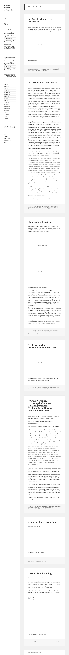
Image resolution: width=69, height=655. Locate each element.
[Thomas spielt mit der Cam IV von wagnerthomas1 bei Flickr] (44, 538)
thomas (39, 68)
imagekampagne (54, 228)
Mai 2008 (6, 118)
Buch (33, 388)
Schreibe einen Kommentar (42, 70)
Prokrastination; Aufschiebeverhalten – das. (42, 346)
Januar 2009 (6, 104)
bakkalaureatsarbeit (48, 507)
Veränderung (49, 208)
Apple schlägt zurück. (40, 222)
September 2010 (7, 88)
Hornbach (30, 26)
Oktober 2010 (6, 86)
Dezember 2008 (7, 106)
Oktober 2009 (6, 96)
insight (51, 69)
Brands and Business (47, 68)
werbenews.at (33, 60)
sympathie (35, 333)
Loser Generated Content (53, 207)
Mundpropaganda (39, 208)
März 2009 (6, 100)
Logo (36, 388)
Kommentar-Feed (7, 140)
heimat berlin (43, 69)
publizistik (46, 508)
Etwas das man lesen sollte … (43, 82)
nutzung (41, 508)
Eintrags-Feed (7, 138)
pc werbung (30, 333)
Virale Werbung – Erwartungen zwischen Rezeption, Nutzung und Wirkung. (10, 127)
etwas (53, 101)
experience (33, 207)
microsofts (44, 228)
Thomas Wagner (7, 6)
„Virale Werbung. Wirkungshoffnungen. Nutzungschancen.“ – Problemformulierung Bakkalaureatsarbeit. (40, 405)
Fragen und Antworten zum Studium (9, 32)
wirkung (29, 510)
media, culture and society (33, 69)
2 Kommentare (44, 333)
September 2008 (7, 112)
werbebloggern (36, 321)
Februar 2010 (6, 90)
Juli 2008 (5, 116)
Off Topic (55, 560)
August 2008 (6, 114)
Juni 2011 (6, 84)
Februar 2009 (6, 102)
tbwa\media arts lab (47, 226)
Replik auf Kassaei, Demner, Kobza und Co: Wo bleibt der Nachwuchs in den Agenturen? (10, 42)
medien (34, 208)
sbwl (45, 643)
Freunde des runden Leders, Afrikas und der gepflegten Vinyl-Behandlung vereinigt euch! (10, 62)
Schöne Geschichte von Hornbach (40, 20)
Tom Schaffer (6, 35)
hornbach (48, 69)
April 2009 (6, 98)
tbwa (39, 333)
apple (42, 331)
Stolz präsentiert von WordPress (34, 652)
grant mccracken (56, 320)
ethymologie (39, 643)
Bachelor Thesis (51, 506)
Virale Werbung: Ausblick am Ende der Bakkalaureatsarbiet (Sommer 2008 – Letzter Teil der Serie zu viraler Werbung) (10, 74)
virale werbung (51, 508)
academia (45, 387)
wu (46, 643)
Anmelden (6, 136)
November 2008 (7, 108)
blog (29, 561)
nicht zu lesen (45, 380)
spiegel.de (46, 321)
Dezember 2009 (7, 92)
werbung (33, 70)
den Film (33, 634)
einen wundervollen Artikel (52, 88)
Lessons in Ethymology (40, 573)
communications (55, 68)
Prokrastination (40, 388)
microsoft (58, 331)
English (5, 18)
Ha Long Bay (36, 552)
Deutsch (5, 16)
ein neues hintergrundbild (42, 522)
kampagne (54, 331)
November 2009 (7, 94)
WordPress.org (7, 142)
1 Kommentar (32, 210)
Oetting (45, 208)
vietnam (32, 561)
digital (29, 207)
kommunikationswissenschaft (34, 508)
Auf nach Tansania (9, 38)
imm (43, 643)
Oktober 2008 (6, 110)
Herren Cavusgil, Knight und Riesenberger (49, 586)
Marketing (30, 208)
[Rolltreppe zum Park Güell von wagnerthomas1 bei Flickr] (44, 615)
